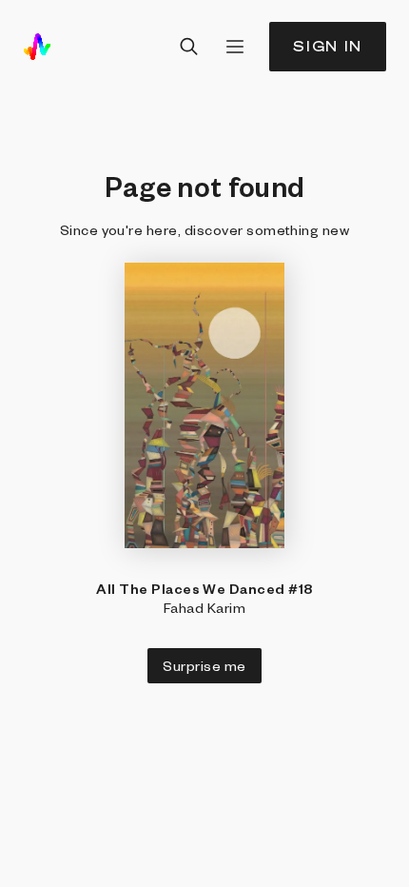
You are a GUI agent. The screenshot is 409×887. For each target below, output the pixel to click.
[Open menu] (235, 46)
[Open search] (189, 46)
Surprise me (204, 665)
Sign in (327, 46)
